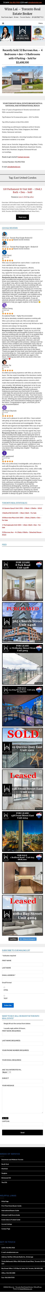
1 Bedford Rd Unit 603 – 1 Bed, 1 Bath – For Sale (19, 513)
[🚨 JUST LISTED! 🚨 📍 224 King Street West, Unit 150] (22, 706)
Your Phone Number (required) (15, 1050)
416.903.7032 (14, 2)
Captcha (5, 1121)
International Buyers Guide (10, 1210)
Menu (41, 23)
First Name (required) (11, 1031)
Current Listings (6, 1224)
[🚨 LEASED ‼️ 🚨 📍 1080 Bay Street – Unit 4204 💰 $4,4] (22, 915)
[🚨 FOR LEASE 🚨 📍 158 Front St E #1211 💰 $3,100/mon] (22, 831)
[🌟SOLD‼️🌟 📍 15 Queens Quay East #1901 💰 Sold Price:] (22, 748)
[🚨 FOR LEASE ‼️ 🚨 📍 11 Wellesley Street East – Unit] (22, 664)
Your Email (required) (11, 1060)
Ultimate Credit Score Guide (10, 1215)
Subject (5, 1078)
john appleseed (8, 456)
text (6, 998)
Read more (22, 217)
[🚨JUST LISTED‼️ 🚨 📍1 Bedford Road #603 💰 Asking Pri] (22, 873)
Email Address (8, 975)
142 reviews (25, 240)
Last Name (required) (11, 1040)
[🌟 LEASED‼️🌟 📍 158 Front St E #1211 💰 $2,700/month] (22, 789)
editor (32, 197)
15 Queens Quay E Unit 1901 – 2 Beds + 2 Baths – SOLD (22, 508)
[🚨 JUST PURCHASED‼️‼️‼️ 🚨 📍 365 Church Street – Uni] (22, 622)
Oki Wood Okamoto (9, 411)
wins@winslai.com (35, 2)
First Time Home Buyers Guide (11, 1206)
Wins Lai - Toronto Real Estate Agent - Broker (19, 247)
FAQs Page (4, 1201)
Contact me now (23, 157)
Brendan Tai (6, 365)
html (6, 990)
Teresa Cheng (7, 308)
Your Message (8, 1085)
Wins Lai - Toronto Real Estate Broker (16, 238)
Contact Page (5, 1229)
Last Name (6, 968)
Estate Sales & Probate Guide (10, 1220)
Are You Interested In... (12, 1070)
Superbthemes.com (26, 1289)
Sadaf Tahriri (7, 255)
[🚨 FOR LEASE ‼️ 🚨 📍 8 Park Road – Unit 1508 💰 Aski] (22, 580)
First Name (6, 960)
